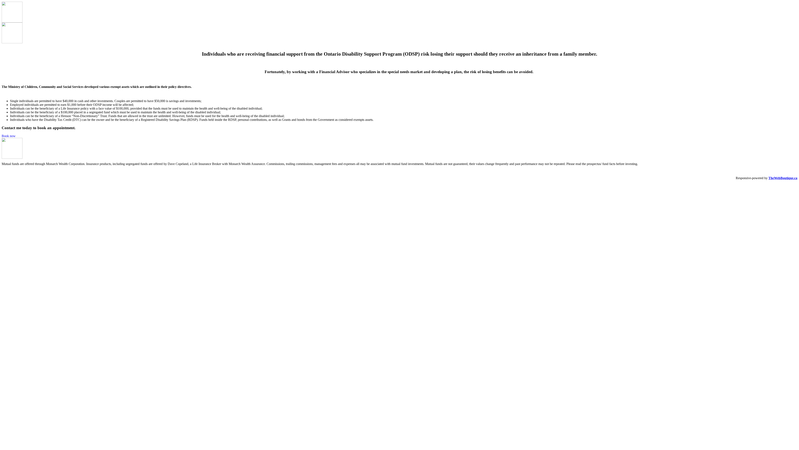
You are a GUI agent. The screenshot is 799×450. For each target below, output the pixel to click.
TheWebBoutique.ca (782, 178)
